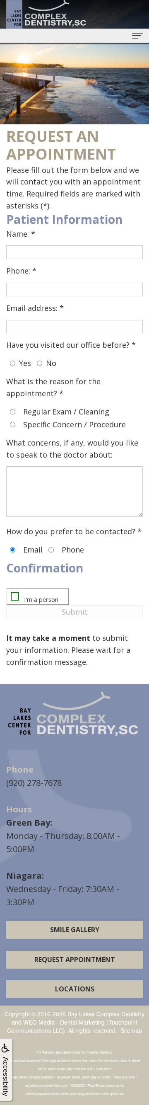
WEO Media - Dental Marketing (64, 1022)
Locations (74, 989)
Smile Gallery (74, 929)
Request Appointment (74, 959)
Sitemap (131, 1030)
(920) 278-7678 (34, 782)
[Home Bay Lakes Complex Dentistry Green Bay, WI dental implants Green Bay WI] (74, 715)
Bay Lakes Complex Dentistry (105, 1014)
